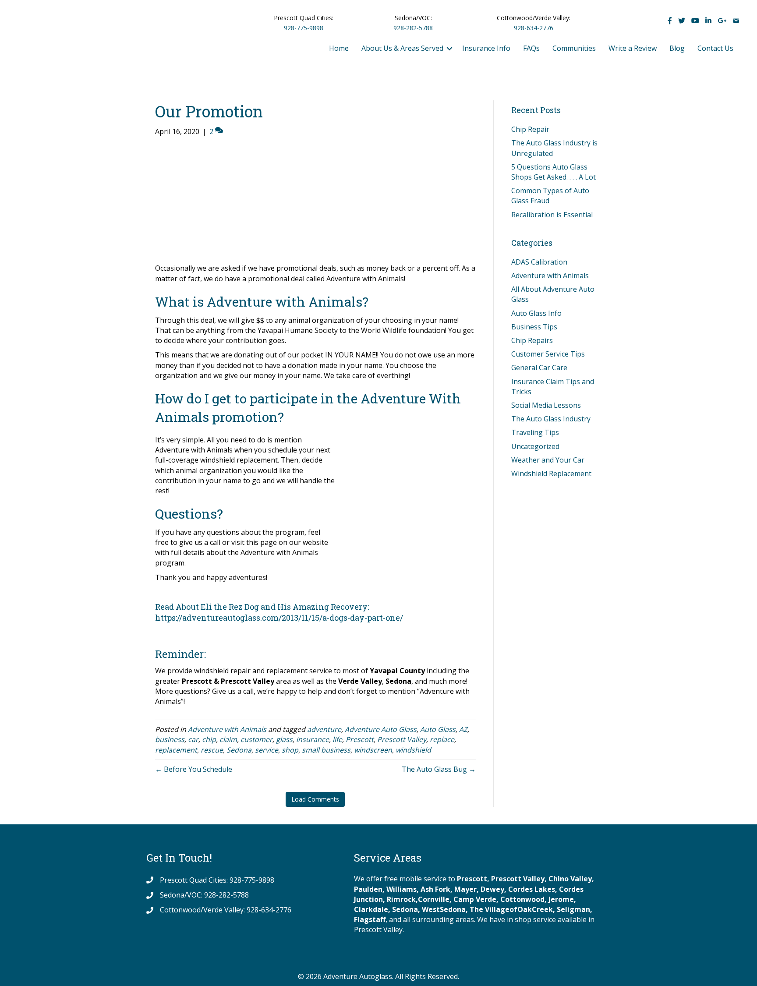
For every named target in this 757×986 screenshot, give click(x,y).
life (337, 739)
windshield (413, 750)
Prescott (360, 739)
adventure (324, 729)
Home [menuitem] (339, 48)
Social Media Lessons (546, 405)
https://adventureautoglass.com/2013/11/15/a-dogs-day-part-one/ (279, 617)
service (266, 750)
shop (290, 750)
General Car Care (539, 367)
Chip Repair (530, 129)
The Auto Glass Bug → (439, 769)
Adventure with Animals (227, 729)
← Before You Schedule (193, 769)
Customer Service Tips (548, 354)
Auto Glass (438, 729)
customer (256, 739)
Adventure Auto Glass (381, 729)
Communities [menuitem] (574, 48)
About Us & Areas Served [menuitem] (402, 48)
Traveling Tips (535, 432)
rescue (212, 750)
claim (228, 739)
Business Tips (534, 327)
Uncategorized (535, 446)
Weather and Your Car (547, 460)
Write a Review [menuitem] (632, 48)
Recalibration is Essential (552, 214)
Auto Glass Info (536, 313)
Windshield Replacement (551, 473)
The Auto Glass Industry (551, 419)
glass (284, 739)
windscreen (373, 750)
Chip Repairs (532, 340)
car (193, 739)
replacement (176, 750)
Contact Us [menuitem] (715, 48)
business (169, 739)
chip (209, 739)
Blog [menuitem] (677, 48)
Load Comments (315, 799)
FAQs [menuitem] (531, 48)
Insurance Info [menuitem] (486, 48)
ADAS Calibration (539, 262)
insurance (312, 739)
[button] (449, 48)
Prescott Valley (401, 739)
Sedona (238, 750)
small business (326, 750)
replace (442, 739)
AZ (463, 729)
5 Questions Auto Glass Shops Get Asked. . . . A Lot (553, 172)
